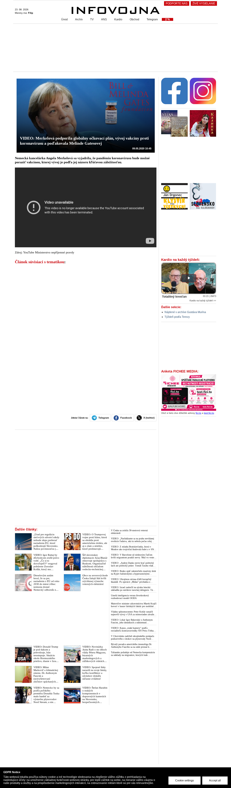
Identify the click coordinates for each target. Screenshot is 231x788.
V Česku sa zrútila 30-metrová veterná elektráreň (129, 531)
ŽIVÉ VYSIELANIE (203, 3)
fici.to (198, 413)
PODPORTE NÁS (177, 3)
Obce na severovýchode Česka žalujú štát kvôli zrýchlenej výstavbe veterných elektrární (95, 579)
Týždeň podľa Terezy (177, 316)
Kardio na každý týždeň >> (203, 300)
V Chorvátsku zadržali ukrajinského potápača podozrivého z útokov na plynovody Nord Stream (132, 637)
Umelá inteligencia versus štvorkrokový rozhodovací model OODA (130, 596)
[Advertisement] (114, 47)
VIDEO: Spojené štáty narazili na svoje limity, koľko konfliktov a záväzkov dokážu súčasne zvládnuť (94, 673)
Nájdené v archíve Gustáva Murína (185, 312)
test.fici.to (209, 413)
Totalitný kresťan (174, 296)
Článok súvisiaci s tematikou (39, 262)
